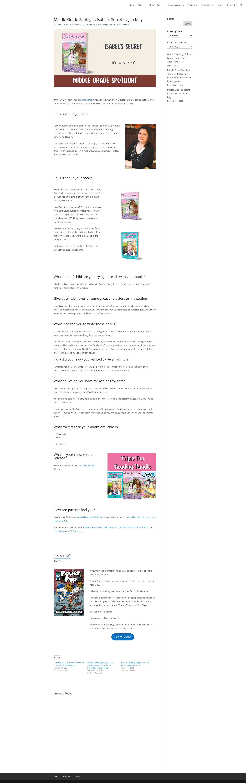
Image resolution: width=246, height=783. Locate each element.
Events (85, 24)
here (62, 443)
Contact (77, 776)
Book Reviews (75, 24)
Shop (151, 5)
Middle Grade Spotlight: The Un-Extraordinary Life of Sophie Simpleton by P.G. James (101, 665)
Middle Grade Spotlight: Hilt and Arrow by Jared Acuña (135, 664)
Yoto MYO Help (207, 5)
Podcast (191, 5)
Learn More (122, 637)
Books (159, 5)
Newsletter (232, 5)
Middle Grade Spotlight (99, 24)
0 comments (124, 24)
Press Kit (67, 776)
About (140, 5)
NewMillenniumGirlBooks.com (92, 517)
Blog (219, 5)
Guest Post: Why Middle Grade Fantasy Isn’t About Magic (179, 58)
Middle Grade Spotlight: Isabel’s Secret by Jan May (178, 93)
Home (132, 5)
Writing (113, 24)
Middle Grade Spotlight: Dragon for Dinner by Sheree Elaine (69, 664)
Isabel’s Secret (85, 99)
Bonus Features (175, 5)
